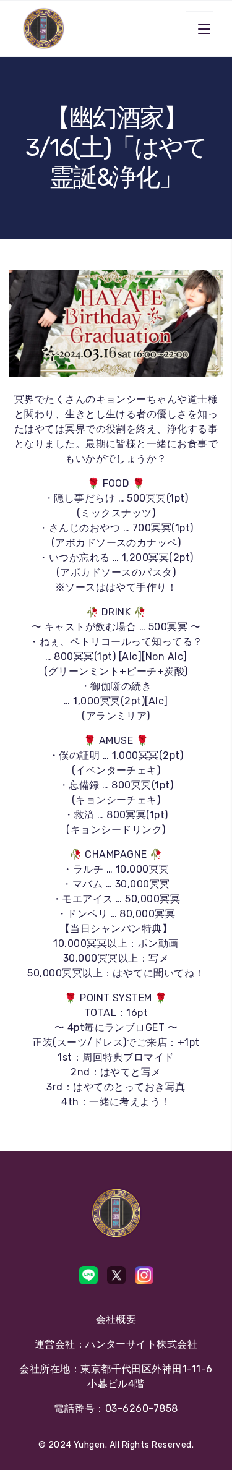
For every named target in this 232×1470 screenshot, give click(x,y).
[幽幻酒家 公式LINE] (88, 1275)
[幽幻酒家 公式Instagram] (144, 1275)
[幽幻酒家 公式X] (116, 1275)
